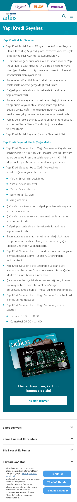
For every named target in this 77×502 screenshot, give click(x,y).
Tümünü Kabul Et (57, 490)
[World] (57, 7)
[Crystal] (20, 7)
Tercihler (57, 474)
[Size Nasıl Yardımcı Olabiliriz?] (64, 16)
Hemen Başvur (38, 401)
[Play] (38, 7)
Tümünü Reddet (57, 482)
